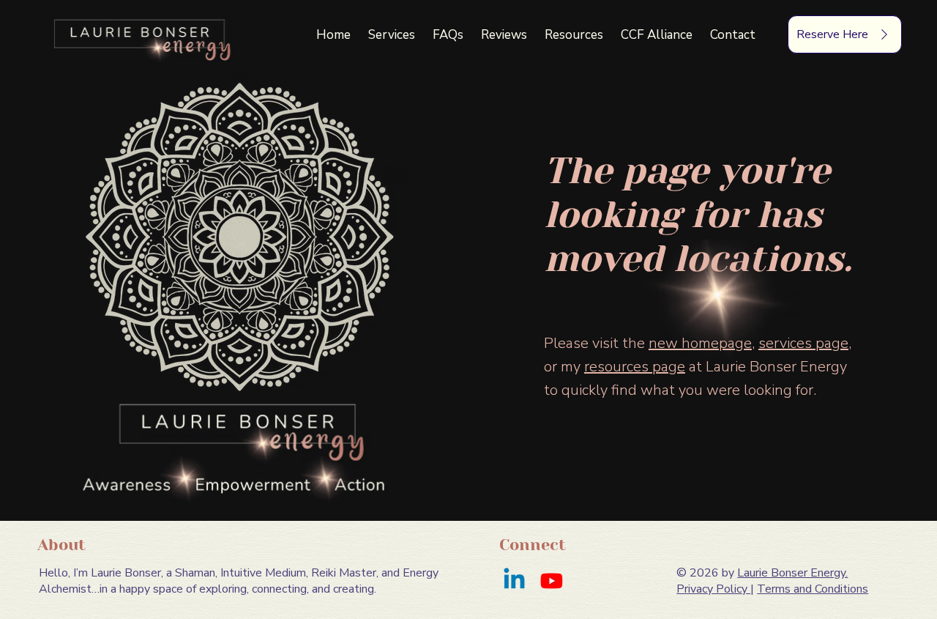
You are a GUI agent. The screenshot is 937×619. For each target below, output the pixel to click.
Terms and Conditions (812, 589)
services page (803, 343)
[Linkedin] (514, 580)
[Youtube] (551, 580)
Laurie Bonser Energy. (792, 573)
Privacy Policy (713, 589)
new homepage (700, 343)
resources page (634, 367)
